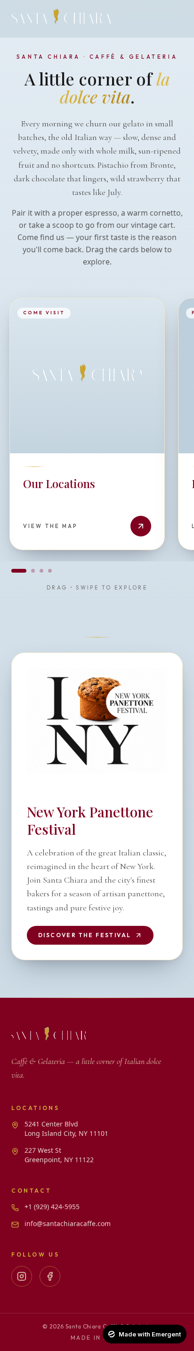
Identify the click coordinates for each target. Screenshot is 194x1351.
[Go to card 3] (41, 571)
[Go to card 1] (18, 571)
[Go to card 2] (33, 571)
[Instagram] (21, 1276)
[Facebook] (50, 1276)
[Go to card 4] (50, 571)
